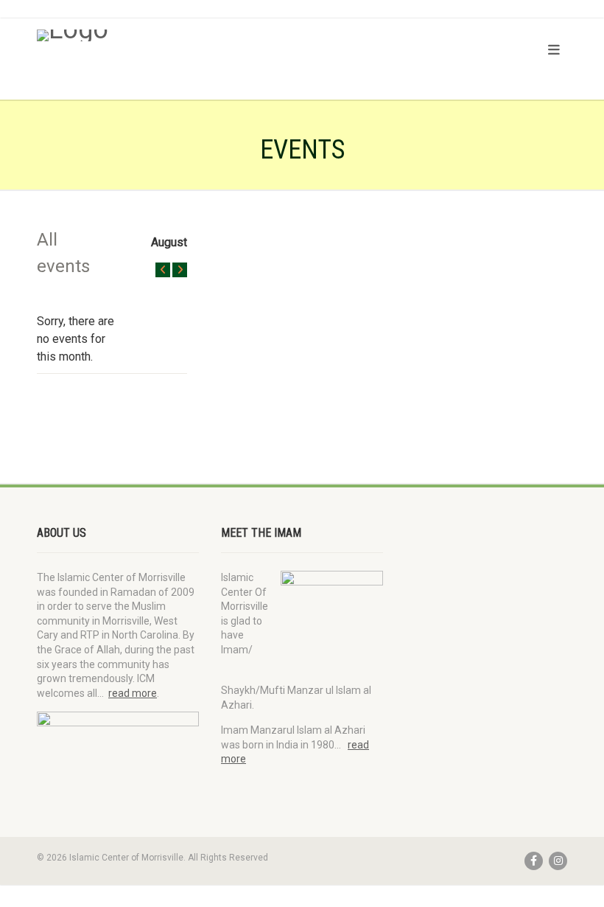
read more (132, 693)
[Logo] (164, 35)
